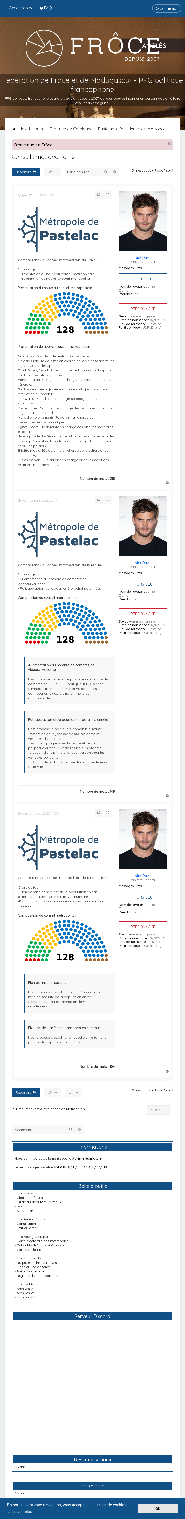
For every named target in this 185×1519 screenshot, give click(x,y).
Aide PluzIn (25, 1210)
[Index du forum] (92, 48)
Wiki (20, 1206)
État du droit (27, 1228)
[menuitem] (45, 8)
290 (139, 268)
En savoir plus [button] (20, 1511)
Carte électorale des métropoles (42, 1241)
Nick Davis (143, 257)
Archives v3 (25, 1293)
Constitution (26, 1223)
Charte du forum (30, 1197)
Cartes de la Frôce (31, 1249)
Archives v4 (25, 1297)
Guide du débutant (31, 1202)
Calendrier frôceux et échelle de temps (47, 1245)
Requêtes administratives (37, 1262)
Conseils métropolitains (43, 156)
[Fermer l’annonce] (169, 143)
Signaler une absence (34, 1267)
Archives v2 (25, 1288)
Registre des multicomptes (38, 1275)
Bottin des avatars (31, 1271)
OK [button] (157, 1509)
